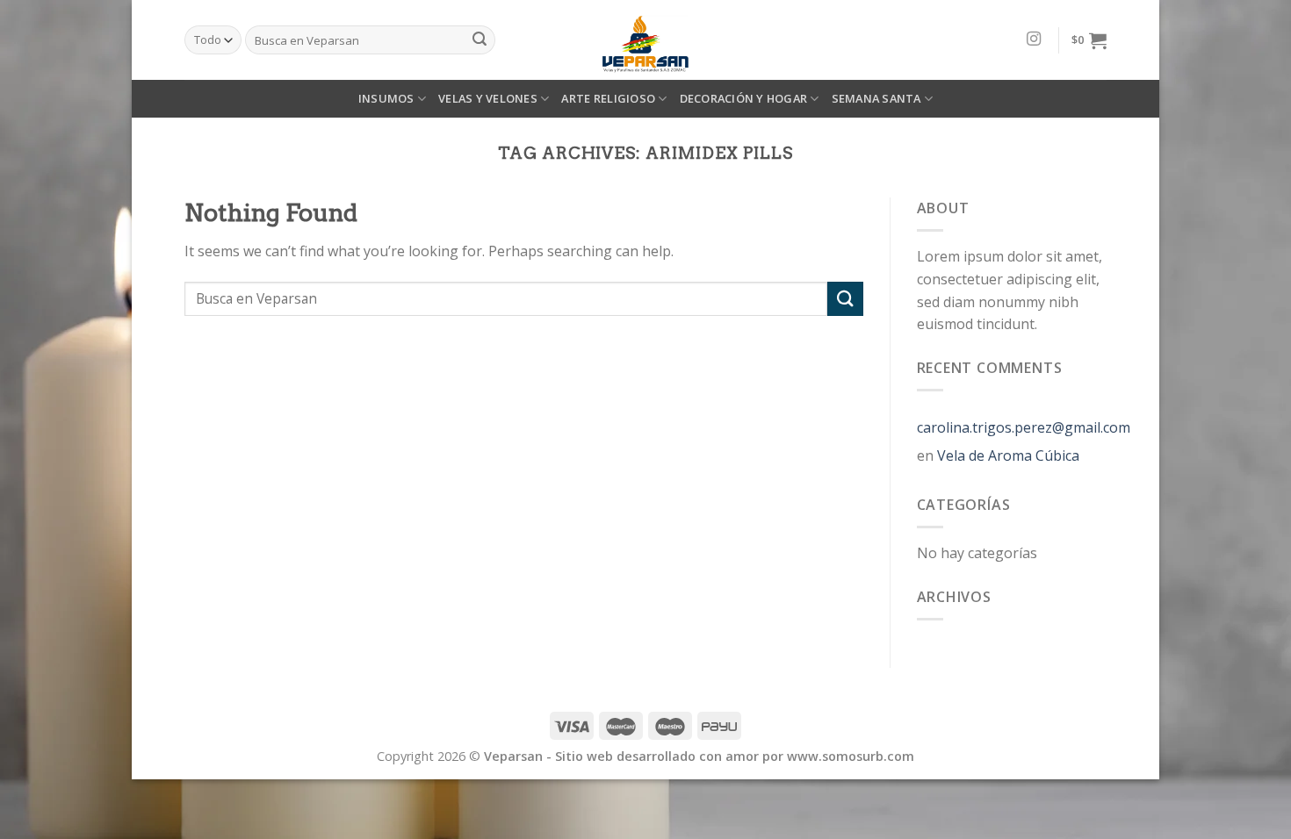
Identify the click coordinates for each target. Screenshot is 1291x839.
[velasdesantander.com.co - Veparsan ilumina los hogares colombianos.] (645, 40)
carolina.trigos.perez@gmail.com (1023, 427)
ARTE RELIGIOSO (608, 98)
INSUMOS (386, 98)
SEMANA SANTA (876, 98)
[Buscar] (479, 40)
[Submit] (844, 299)
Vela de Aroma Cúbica (1008, 455)
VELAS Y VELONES (487, 98)
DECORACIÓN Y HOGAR (744, 98)
